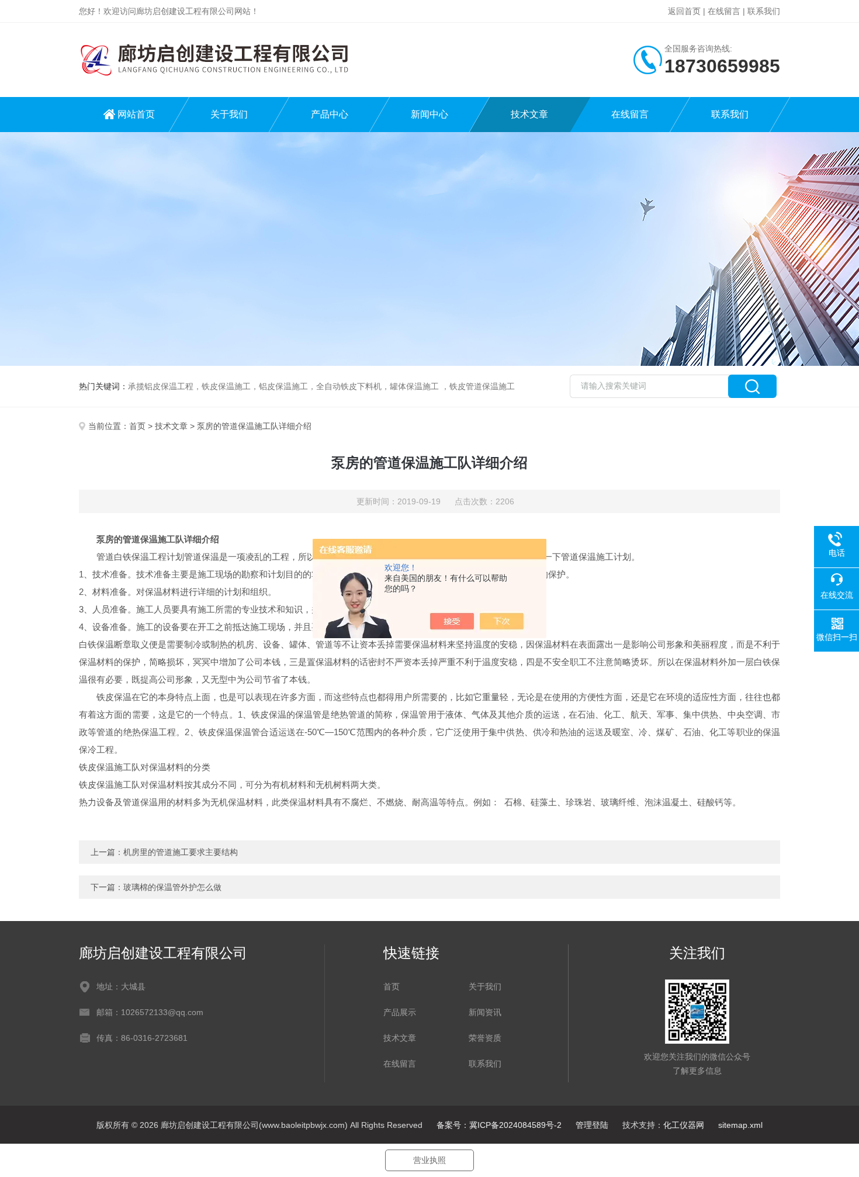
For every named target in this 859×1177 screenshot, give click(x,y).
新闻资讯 (485, 1012)
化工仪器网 (683, 1125)
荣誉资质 (485, 1038)
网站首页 (136, 114)
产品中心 (329, 114)
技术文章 (529, 114)
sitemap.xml (740, 1125)
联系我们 (763, 11)
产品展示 (399, 1012)
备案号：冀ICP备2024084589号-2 (499, 1125)
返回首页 (684, 11)
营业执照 (429, 1160)
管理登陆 (592, 1125)
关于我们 (229, 114)
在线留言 (724, 11)
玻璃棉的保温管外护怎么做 (172, 887)
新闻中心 (429, 114)
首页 (137, 426)
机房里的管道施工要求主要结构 (180, 852)
